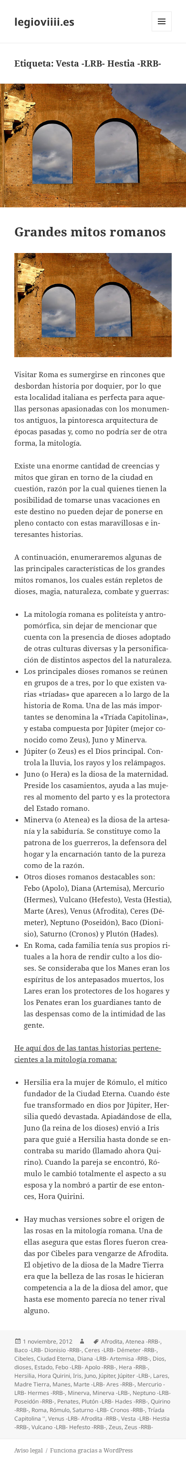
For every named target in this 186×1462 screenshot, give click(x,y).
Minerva (79, 1393)
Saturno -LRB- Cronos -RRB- (108, 1410)
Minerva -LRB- (111, 1393)
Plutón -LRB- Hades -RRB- (115, 1401)
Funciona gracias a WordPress (91, 1450)
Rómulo (60, 1410)
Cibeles (24, 1359)
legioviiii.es (44, 21)
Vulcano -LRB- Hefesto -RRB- (68, 1427)
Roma (39, 1410)
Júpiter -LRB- (134, 1376)
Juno (90, 1376)
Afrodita (112, 1341)
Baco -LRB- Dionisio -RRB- (48, 1350)
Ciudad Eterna (55, 1359)
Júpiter (107, 1376)
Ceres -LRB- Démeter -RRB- (120, 1350)
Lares (160, 1376)
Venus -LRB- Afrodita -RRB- (83, 1418)
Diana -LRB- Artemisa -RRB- (113, 1359)
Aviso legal (28, 1450)
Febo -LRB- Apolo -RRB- (85, 1367)
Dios (159, 1359)
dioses (22, 1367)
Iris (77, 1376)
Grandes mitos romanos (90, 231)
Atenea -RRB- (142, 1341)
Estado (43, 1367)
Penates (68, 1401)
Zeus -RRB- (138, 1427)
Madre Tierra (32, 1384)
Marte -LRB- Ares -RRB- (103, 1384)
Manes (61, 1384)
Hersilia (24, 1376)
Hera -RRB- (133, 1367)
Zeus (115, 1427)
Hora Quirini (54, 1376)
